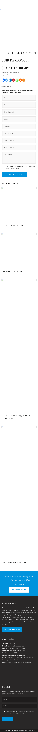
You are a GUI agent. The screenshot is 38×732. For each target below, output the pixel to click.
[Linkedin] (10, 80)
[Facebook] (3, 80)
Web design (32, 730)
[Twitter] (6, 80)
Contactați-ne (19, 590)
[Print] (20, 80)
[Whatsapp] (17, 80)
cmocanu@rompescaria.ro (17, 646)
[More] (23, 80)
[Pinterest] (13, 80)
